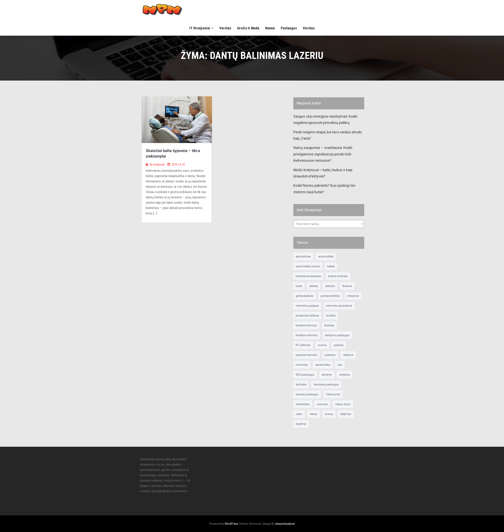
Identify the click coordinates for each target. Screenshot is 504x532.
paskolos (330, 355)
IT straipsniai (199, 28)
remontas (302, 364)
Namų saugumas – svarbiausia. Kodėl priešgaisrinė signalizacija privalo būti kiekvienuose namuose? (322, 154)
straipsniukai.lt (173, 480)
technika (301, 384)
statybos (344, 374)
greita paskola (304, 295)
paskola (339, 345)
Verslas (225, 28)
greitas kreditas (330, 295)
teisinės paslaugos (307, 394)
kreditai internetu (306, 325)
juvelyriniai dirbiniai (307, 315)
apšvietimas (303, 256)
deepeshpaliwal (285, 523)
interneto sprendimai (339, 305)
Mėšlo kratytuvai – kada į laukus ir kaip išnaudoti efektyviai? (322, 173)
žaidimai (301, 423)
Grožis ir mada (248, 28)
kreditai (330, 315)
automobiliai (326, 256)
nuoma (322, 345)
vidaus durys (343, 404)
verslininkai (302, 404)
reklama (348, 355)
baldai (331, 266)
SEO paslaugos (305, 374)
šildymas (345, 414)
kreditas (329, 325)
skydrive (327, 374)
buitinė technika (338, 276)
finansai (347, 286)
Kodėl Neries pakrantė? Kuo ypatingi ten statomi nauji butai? (324, 188)
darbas (313, 286)
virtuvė (329, 414)
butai (299, 286)
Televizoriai (333, 394)
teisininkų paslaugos (326, 384)
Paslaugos (289, 28)
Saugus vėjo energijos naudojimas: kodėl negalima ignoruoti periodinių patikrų (325, 119)
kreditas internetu (307, 335)
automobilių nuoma (308, 266)
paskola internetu (306, 355)
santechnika (322, 364)
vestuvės (322, 404)
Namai (270, 28)
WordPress (231, 523)
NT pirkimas (303, 345)
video (299, 414)
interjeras (353, 295)
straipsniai (159, 164)
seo (340, 364)
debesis (330, 286)
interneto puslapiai (307, 305)
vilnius (313, 414)
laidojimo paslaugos (337, 335)
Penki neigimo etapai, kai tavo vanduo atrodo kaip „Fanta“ (327, 135)
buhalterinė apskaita (308, 276)
